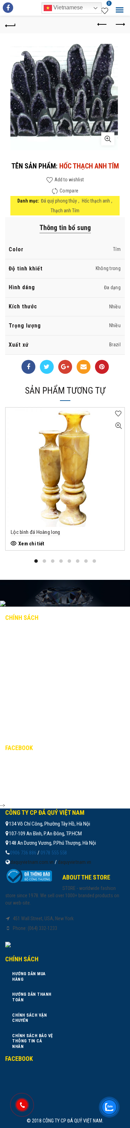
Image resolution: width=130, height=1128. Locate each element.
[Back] (10, 25)
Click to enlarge (107, 138)
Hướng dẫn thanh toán (38, 647)
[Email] (83, 367)
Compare (69, 191)
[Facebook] (28, 367)
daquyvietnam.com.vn (32, 862)
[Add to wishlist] (118, 414)
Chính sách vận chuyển (38, 663)
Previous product (102, 25)
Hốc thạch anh (96, 201)
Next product (119, 25)
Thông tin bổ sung (65, 227)
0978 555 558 (54, 853)
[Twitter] (47, 367)
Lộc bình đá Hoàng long (35, 532)
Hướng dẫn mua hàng (35, 632)
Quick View (118, 426)
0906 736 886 (23, 853)
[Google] (65, 367)
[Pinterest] (102, 367)
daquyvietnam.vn (74, 862)
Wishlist (109, 4)
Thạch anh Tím (65, 210)
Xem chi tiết (31, 543)
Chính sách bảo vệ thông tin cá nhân (54, 678)
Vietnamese (67, 7)
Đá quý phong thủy (59, 201)
